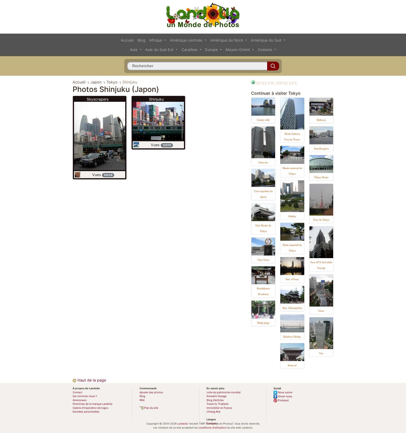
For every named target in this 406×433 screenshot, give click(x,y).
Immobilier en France (219, 407)
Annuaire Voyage (216, 396)
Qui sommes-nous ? (85, 396)
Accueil (127, 40)
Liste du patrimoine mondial (224, 392)
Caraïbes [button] (190, 49)
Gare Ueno (263, 259)
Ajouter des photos (151, 392)
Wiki (142, 400)
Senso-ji (292, 365)
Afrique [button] (156, 40)
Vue (321, 353)
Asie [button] (134, 49)
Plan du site (150, 407)
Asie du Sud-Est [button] (160, 49)
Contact (77, 392)
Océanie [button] (265, 49)
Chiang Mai (213, 411)
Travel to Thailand (217, 403)
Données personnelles (86, 411)
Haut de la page (91, 380)
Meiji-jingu (263, 322)
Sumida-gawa (321, 148)
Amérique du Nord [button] (227, 40)
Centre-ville (263, 119)
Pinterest (283, 400)
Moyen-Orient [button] (238, 49)
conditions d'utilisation (212, 427)
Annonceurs (80, 400)
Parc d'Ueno (292, 279)
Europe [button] (212, 49)
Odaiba (292, 216)
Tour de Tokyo (321, 219)
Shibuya (321, 119)
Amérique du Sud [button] (266, 40)
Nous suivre (284, 392)
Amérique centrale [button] (186, 40)
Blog (141, 40)
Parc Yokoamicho (292, 308)
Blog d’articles (215, 400)
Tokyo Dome (321, 177)
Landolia (182, 423)
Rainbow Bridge (292, 336)
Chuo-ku (263, 162)
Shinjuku (156, 99)
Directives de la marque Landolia (92, 403)
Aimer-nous (284, 396)
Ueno (321, 310)
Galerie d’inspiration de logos (90, 407)
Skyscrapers (98, 99)
